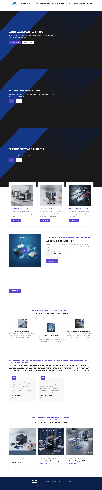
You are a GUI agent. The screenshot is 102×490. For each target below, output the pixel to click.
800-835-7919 (26, 3)
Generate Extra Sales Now (76, 458)
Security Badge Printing (19, 208)
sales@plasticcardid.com (58, 486)
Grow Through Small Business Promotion (19, 459)
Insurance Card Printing (48, 208)
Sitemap (73, 481)
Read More (14, 42)
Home (10, 9)
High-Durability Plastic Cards (79, 208)
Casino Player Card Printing (49, 461)
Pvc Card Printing (17, 463)
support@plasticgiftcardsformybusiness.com (51, 3)
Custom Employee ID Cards (78, 461)
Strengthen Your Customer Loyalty (49, 458)
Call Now (27, 42)
